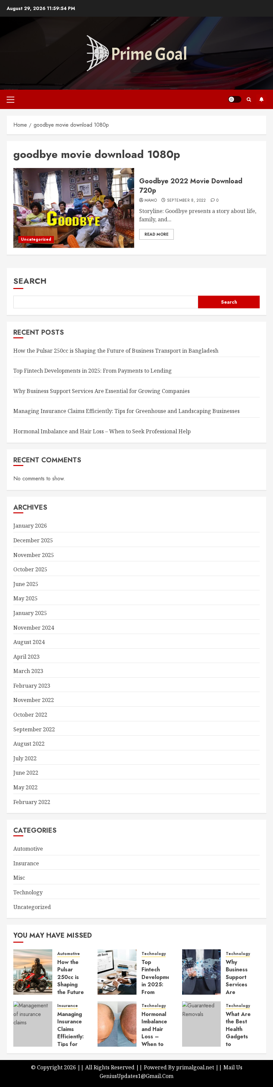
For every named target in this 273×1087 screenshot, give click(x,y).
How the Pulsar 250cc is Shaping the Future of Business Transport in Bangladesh (115, 350)
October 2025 (30, 569)
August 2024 (29, 642)
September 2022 (34, 729)
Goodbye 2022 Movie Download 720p (190, 185)
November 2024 (33, 627)
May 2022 (25, 787)
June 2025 (25, 584)
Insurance (26, 863)
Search (30, 281)
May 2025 (25, 598)
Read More (156, 234)
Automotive (28, 848)
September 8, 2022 (186, 200)
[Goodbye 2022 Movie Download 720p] (73, 208)
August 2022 (29, 743)
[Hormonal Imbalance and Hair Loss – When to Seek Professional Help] (117, 1024)
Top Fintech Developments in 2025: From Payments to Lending (92, 370)
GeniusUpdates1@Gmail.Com (136, 1076)
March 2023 (28, 671)
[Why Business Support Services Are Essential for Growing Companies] (201, 972)
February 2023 (31, 685)
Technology (28, 892)
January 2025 (30, 613)
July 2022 (25, 758)
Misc (19, 877)
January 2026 (30, 525)
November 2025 (33, 555)
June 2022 (25, 772)
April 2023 (26, 656)
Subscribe (261, 99)
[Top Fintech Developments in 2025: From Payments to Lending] (117, 972)
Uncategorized (36, 239)
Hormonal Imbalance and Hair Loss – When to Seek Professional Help (102, 431)
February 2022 (31, 802)
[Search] (249, 99)
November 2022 (33, 700)
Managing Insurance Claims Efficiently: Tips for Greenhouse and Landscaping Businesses (126, 411)
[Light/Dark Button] (234, 99)
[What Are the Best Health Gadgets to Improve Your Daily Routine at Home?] (201, 1024)
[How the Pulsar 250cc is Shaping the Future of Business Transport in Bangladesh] (32, 972)
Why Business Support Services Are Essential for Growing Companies (101, 391)
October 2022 (30, 714)
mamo (150, 200)
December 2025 (33, 540)
